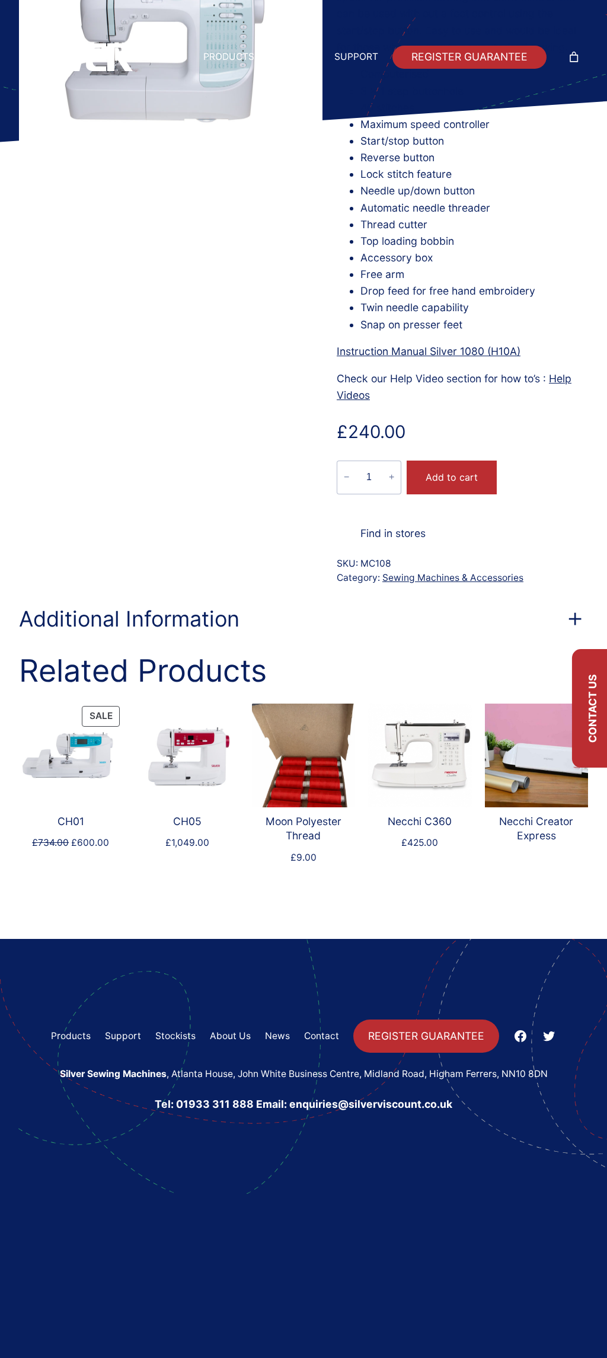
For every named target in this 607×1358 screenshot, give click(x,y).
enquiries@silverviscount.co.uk (370, 1104)
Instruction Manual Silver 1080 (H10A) (428, 351)
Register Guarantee (469, 56)
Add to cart (452, 477)
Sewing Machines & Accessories (452, 577)
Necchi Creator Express (536, 828)
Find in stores (393, 533)
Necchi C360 (420, 821)
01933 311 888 (215, 1104)
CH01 (70, 821)
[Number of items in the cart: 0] (574, 57)
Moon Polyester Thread (303, 828)
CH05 (187, 821)
